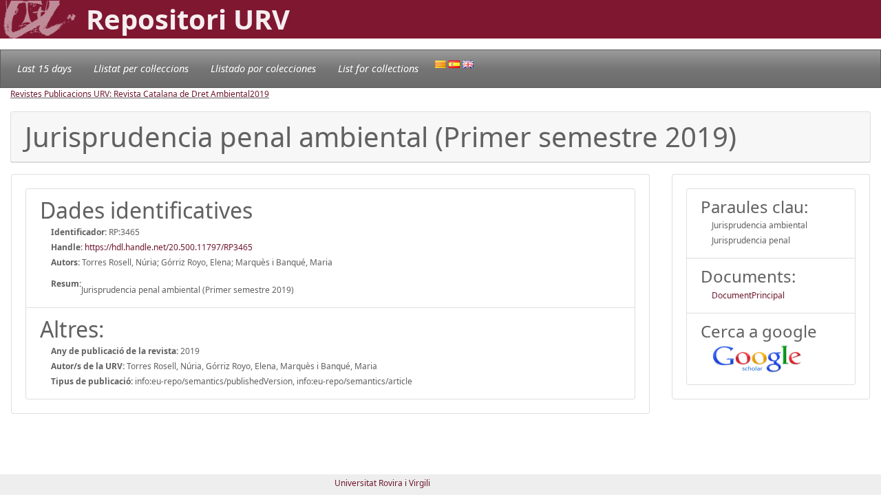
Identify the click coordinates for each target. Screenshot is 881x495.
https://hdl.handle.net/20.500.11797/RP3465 (169, 247)
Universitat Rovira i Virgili (382, 483)
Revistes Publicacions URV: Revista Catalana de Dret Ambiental (130, 94)
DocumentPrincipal (748, 295)
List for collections (378, 68)
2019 (259, 94)
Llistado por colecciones (263, 68)
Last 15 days (44, 68)
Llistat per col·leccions (141, 68)
